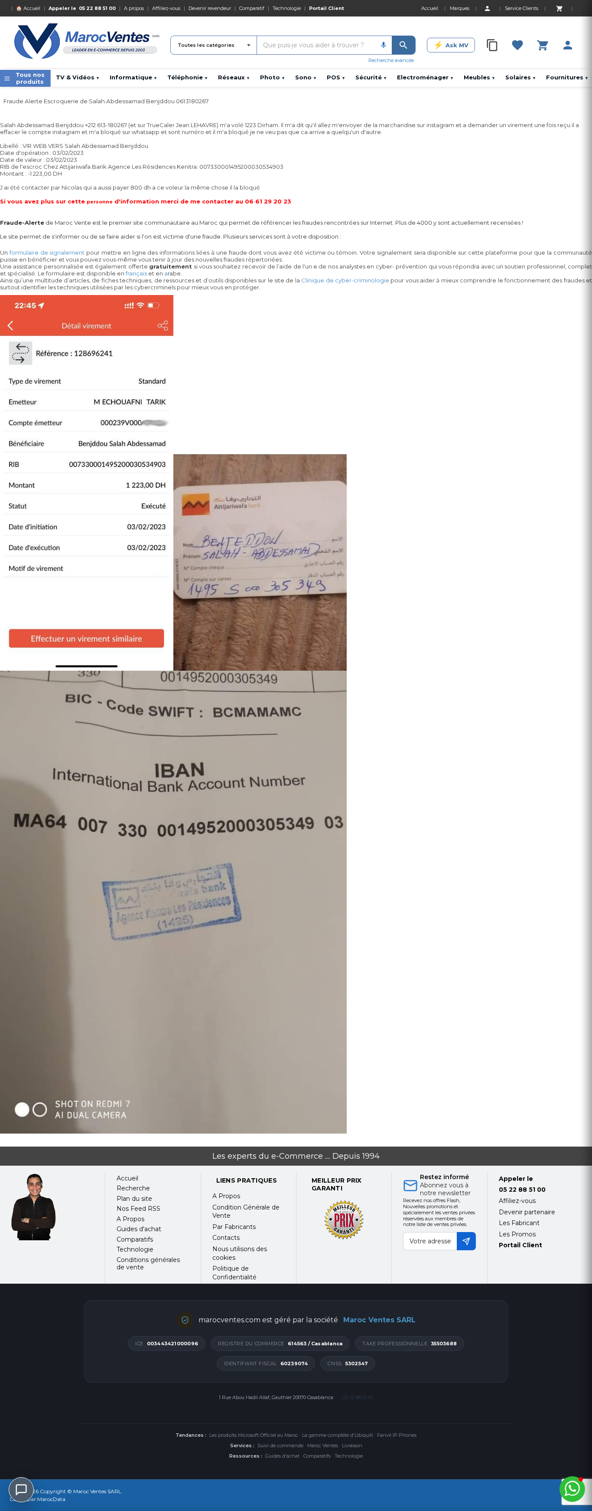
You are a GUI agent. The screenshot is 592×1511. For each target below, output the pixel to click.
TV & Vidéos (77, 77)
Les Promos (517, 1234)
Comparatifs (317, 1456)
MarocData (51, 1499)
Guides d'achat (282, 1456)
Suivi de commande (280, 1445)
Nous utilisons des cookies (239, 1253)
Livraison (352, 1445)
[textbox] (316, 45)
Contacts (226, 1238)
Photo (272, 77)
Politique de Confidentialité (234, 1273)
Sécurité (370, 77)
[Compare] (492, 45)
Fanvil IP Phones (396, 1435)
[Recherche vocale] (383, 45)
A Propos (226, 1196)
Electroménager (425, 77)
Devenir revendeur (210, 8)
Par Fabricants (234, 1227)
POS (336, 77)
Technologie (287, 8)
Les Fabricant (519, 1223)
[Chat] (21, 1489)
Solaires (520, 77)
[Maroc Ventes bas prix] (88, 42)
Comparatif (251, 8)
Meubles (479, 77)
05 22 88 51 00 (97, 8)
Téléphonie (187, 77)
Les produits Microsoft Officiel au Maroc (253, 1435)
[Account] (487, 8)
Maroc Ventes (322, 1445)
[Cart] (559, 8)
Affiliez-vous (166, 8)
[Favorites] (517, 45)
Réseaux (233, 77)
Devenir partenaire (527, 1212)
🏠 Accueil (28, 8)
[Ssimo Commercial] (52, 1206)
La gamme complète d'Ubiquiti (337, 1435)
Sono (305, 77)
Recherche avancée (391, 60)
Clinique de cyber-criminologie (345, 280)
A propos (134, 8)
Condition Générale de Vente (246, 1211)
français (136, 273)
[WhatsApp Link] (572, 1489)
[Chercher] (403, 45)
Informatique (133, 77)
